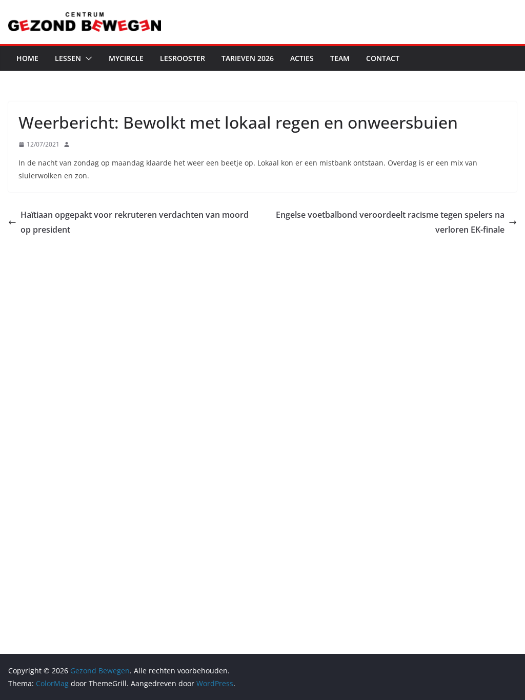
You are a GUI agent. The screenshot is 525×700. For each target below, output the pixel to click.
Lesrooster (182, 58)
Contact (382, 58)
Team (340, 58)
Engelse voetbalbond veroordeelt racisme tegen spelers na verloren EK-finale (390, 222)
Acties (302, 58)
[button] (86, 58)
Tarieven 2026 (247, 58)
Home (27, 58)
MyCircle (126, 58)
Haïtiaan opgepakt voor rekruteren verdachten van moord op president (135, 222)
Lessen (68, 58)
